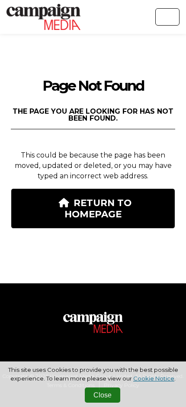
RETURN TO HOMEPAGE (97, 208)
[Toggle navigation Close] (167, 17)
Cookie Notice (153, 378)
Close (102, 395)
